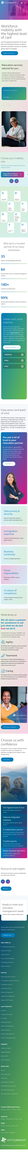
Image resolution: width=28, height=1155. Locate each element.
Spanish (8, 1109)
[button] (22, 3)
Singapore (12, 1132)
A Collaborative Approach (8, 946)
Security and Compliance (7, 958)
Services (4, 973)
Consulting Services (6, 988)
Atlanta (3, 1119)
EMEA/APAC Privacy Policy (8, 1086)
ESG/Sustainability (6, 1022)
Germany (8, 1125)
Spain (13, 1125)
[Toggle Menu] (25, 3)
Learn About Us (6, 1006)
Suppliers (4, 1044)
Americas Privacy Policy (7, 1082)
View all (5, 888)
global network (14, 332)
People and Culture (6, 950)
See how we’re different (9, 727)
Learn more (8, 464)
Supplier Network (5, 966)
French (13, 1109)
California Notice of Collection (9, 1094)
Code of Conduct (5, 1060)
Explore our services (8, 53)
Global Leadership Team (7, 1034)
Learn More (6, 97)
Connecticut (9, 1119)
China (2, 1132)
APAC (6, 366)
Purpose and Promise (6, 1014)
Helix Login (4, 1078)
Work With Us (6, 943)
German (19, 1109)
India (6, 1132)
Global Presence (5, 954)
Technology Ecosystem (7, 962)
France (3, 1125)
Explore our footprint (11, 347)
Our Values (4, 1018)
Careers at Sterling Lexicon (8, 1038)
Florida (16, 1119)
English (3, 1109)
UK (17, 1125)
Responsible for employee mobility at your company (10, 174)
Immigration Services (6, 984)
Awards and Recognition (7, 1026)
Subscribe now (7, 935)
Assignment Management (8, 996)
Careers (3, 1070)
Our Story (3, 1010)
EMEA (6, 360)
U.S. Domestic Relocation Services (10, 980)
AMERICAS (8, 355)
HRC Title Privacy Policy (7, 1090)
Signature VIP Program (7, 1000)
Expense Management (7, 992)
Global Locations (5, 1030)
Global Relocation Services (10, 90)
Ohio (20, 1119)
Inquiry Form (4, 1056)
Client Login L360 (5, 1074)
